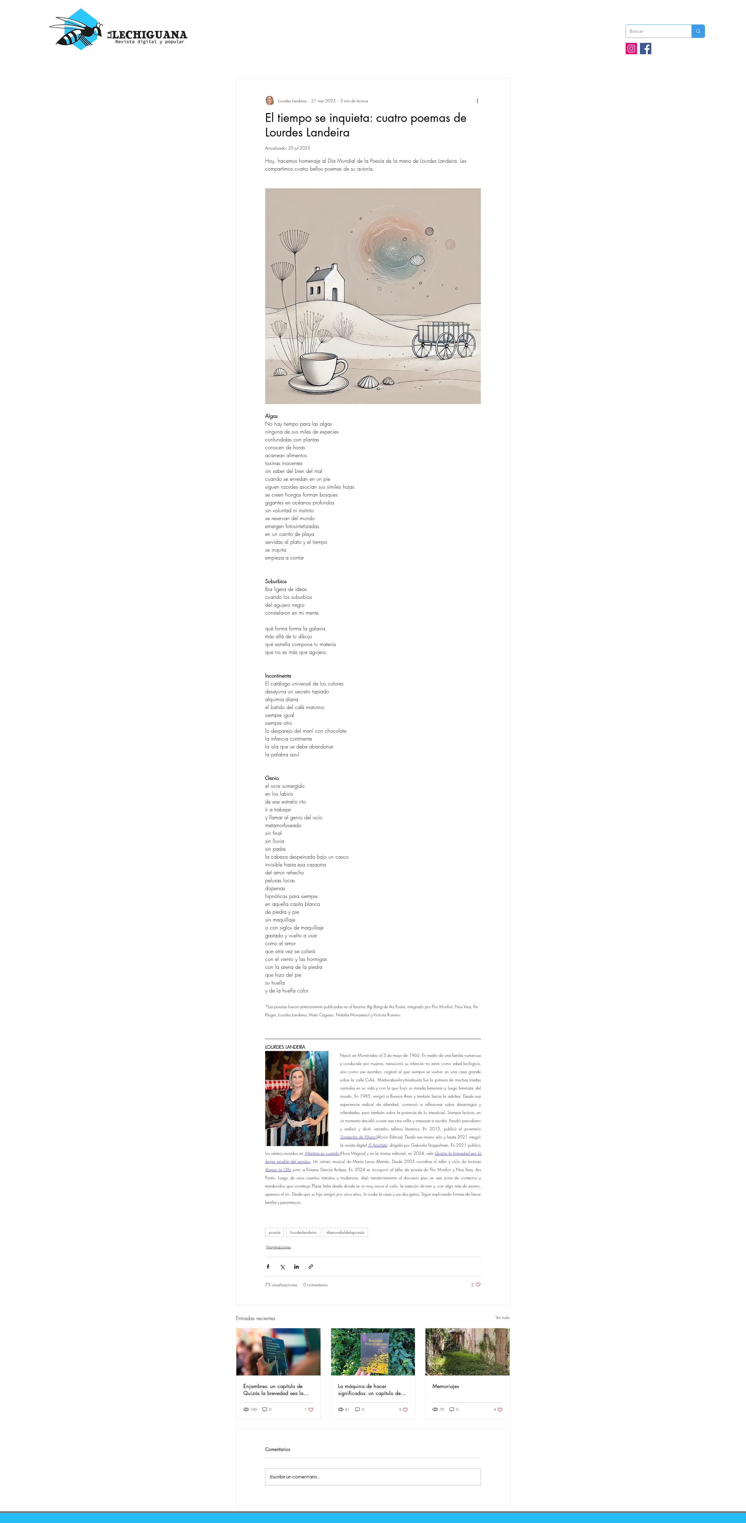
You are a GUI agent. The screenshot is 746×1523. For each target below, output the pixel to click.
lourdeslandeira (303, 1232)
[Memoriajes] (467, 1351)
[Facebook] (645, 48)
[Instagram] (631, 48)
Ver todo (503, 1317)
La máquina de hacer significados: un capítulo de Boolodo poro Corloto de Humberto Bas (369, 1389)
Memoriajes (445, 1385)
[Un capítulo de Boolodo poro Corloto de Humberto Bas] (373, 1351)
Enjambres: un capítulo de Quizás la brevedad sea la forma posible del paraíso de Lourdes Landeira (276, 1389)
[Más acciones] (477, 100)
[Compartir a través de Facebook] (268, 1266)
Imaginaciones (278, 1247)
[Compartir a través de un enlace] (311, 1266)
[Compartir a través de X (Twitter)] (282, 1266)
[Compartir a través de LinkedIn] (296, 1266)
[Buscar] (698, 31)
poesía (274, 1232)
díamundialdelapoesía (345, 1232)
